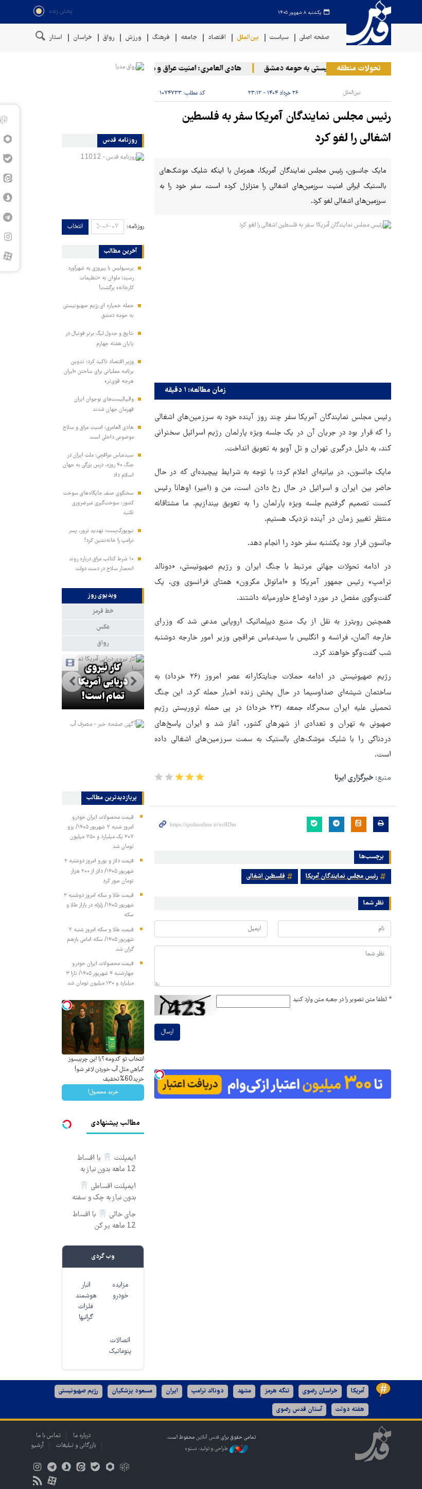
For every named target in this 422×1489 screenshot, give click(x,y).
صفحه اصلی (314, 38)
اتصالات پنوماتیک (120, 1346)
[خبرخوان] (37, 1482)
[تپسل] (159, 1074)
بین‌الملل (248, 38)
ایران (172, 1391)
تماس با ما (48, 1435)
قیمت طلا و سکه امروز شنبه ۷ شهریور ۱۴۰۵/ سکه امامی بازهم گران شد (100, 940)
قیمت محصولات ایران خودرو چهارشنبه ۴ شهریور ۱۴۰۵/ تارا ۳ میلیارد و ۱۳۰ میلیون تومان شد (100, 974)
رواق (108, 38)
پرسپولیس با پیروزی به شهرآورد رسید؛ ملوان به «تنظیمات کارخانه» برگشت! (101, 278)
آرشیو (37, 1445)
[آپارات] (7, 256)
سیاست (279, 38)
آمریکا (357, 1391)
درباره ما (82, 1435)
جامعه (189, 38)
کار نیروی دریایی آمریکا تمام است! (103, 682)
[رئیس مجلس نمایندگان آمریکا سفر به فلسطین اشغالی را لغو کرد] (272, 299)
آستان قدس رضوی (299, 1409)
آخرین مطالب (120, 251)
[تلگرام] (51, 1468)
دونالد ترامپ (207, 1391)
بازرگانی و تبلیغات (76, 1445)
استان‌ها (51, 38)
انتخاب (75, 226)
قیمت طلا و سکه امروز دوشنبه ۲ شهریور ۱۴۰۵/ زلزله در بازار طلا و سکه (99, 905)
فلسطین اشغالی (266, 876)
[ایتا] (81, 1468)
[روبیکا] (124, 1468)
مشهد (244, 1391)
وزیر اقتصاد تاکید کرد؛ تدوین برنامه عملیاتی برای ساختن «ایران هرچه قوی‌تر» (99, 372)
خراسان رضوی (320, 1391)
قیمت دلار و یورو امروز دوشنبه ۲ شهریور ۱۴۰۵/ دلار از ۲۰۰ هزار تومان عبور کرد (99, 871)
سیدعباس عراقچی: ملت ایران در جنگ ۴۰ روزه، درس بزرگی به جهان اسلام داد (98, 465)
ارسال (167, 1032)
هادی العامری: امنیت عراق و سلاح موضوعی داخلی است (167, 68)
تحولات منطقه (359, 68)
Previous (134, 681)
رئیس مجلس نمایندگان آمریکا (342, 876)
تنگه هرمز (277, 1391)
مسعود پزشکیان (132, 1391)
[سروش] (66, 1468)
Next (72, 681)
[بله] (95, 1468)
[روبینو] (109, 1468)
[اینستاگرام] (37, 1468)
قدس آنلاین (365, 23)
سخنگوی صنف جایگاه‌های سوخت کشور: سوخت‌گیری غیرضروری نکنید (98, 503)
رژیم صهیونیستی (78, 1391)
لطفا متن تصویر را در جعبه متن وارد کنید (342, 999)
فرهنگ (161, 38)
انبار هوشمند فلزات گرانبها (86, 1301)
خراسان (82, 38)
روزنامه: (135, 226)
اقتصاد (217, 38)
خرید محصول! (103, 1092)
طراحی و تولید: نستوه (207, 1449)
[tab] (103, 596)
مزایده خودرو (120, 1290)
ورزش (133, 38)
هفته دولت (350, 1409)
